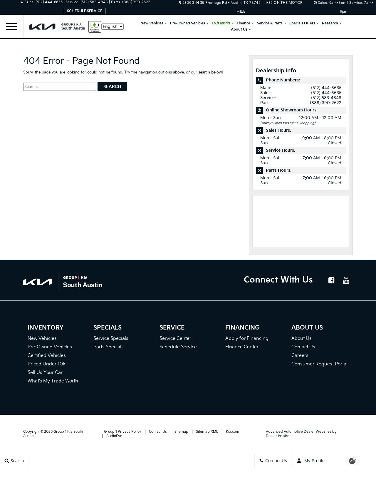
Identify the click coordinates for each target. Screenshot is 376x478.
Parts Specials (108, 347)
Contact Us (303, 347)
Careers (299, 355)
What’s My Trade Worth (53, 381)
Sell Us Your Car (45, 372)
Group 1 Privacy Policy (122, 431)
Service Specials (110, 338)
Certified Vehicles (47, 355)
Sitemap (181, 431)
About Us (239, 29)
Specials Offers (302, 23)
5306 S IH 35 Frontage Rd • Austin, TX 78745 (222, 3)
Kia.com (232, 431)
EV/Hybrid (221, 23)
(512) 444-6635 (326, 87)
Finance (243, 23)
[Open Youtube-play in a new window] (346, 280)
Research (330, 23)
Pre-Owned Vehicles (187, 23)
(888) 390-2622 (325, 102)
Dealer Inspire (277, 436)
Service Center (175, 338)
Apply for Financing (246, 338)
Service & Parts (270, 23)
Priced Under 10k (47, 364)
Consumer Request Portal (319, 364)
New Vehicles (151, 23)
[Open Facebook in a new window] (331, 280)
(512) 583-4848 (326, 97)
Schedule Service (84, 11)
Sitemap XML (207, 431)
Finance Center (241, 347)
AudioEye (114, 436)
